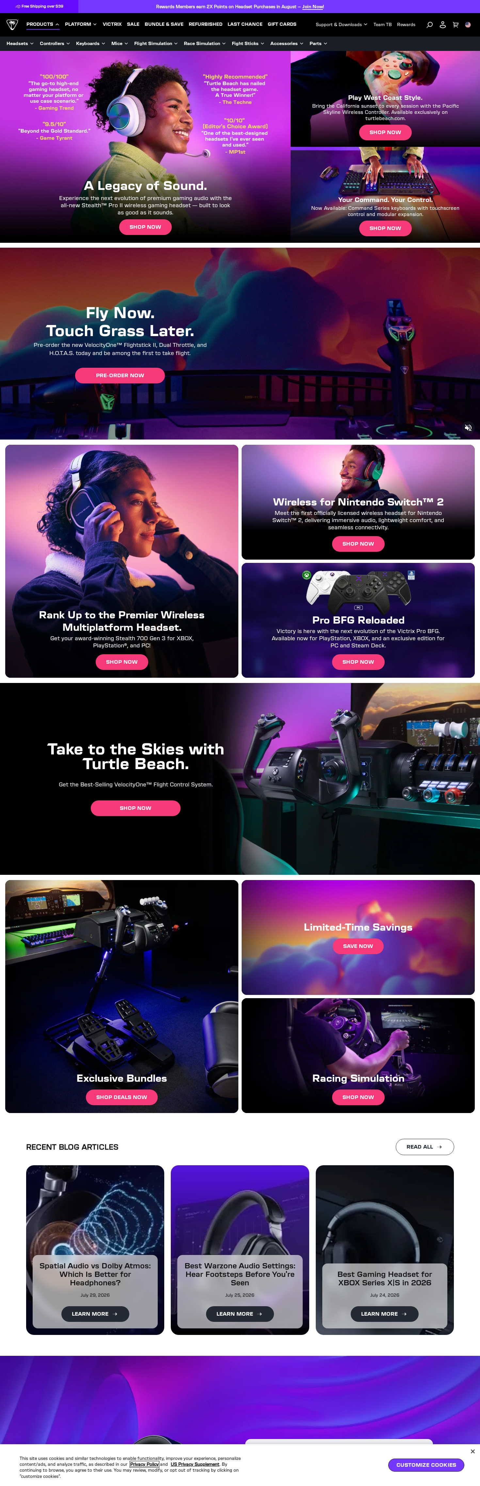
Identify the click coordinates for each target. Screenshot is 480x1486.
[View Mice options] (126, 43)
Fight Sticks (245, 43)
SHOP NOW (122, 662)
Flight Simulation (153, 43)
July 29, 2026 (95, 1295)
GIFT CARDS (282, 24)
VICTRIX (112, 24)
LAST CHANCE (245, 24)
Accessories (284, 43)
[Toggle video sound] (468, 427)
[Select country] (467, 25)
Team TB (383, 24)
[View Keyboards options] (103, 43)
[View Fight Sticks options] (262, 43)
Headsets (17, 43)
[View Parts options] (325, 43)
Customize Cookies (426, 1465)
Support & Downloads (339, 24)
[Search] (429, 24)
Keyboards (88, 43)
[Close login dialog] (300, 895)
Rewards (406, 24)
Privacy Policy (144, 1464)
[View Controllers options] (68, 43)
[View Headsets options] (32, 43)
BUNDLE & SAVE (164, 24)
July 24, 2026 (384, 1295)
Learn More (90, 1314)
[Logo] (13, 25)
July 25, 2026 (239, 1295)
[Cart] (455, 24)
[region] (240, 1465)
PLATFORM (78, 24)
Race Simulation (202, 43)
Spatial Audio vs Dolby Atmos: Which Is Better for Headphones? (95, 1274)
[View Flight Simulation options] (176, 43)
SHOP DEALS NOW (121, 1097)
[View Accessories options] (301, 43)
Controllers (52, 43)
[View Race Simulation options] (224, 43)
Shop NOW (358, 1097)
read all (420, 1147)
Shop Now (145, 227)
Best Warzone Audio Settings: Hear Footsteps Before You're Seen (240, 1274)
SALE (133, 24)
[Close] (473, 1451)
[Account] (442, 24)
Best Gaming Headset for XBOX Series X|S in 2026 (384, 1278)
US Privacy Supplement (195, 1464)
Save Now (358, 946)
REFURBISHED (205, 24)
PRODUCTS (39, 24)
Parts (316, 43)
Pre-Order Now (120, 375)
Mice (116, 43)
